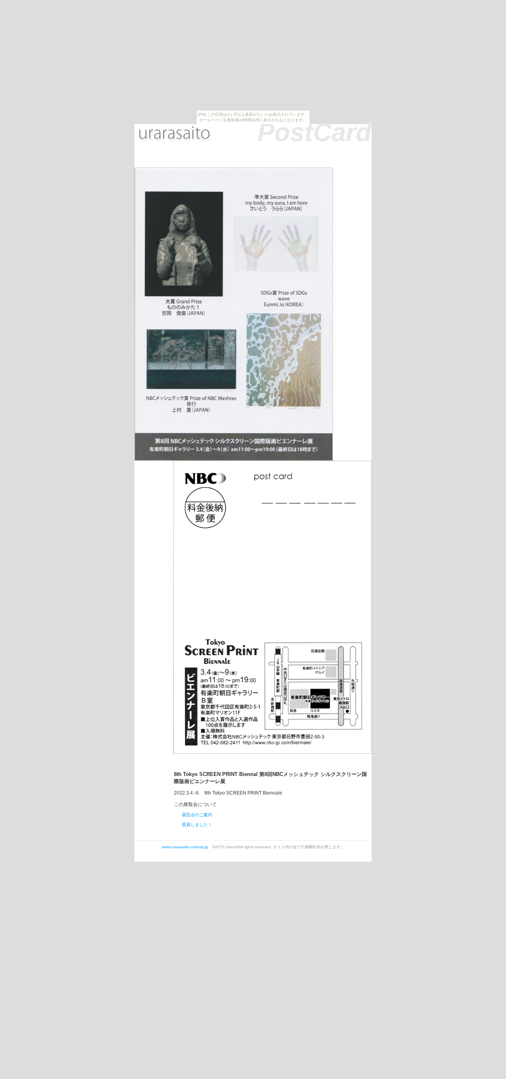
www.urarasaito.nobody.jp (185, 847)
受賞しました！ (197, 824)
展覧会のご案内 (197, 814)
